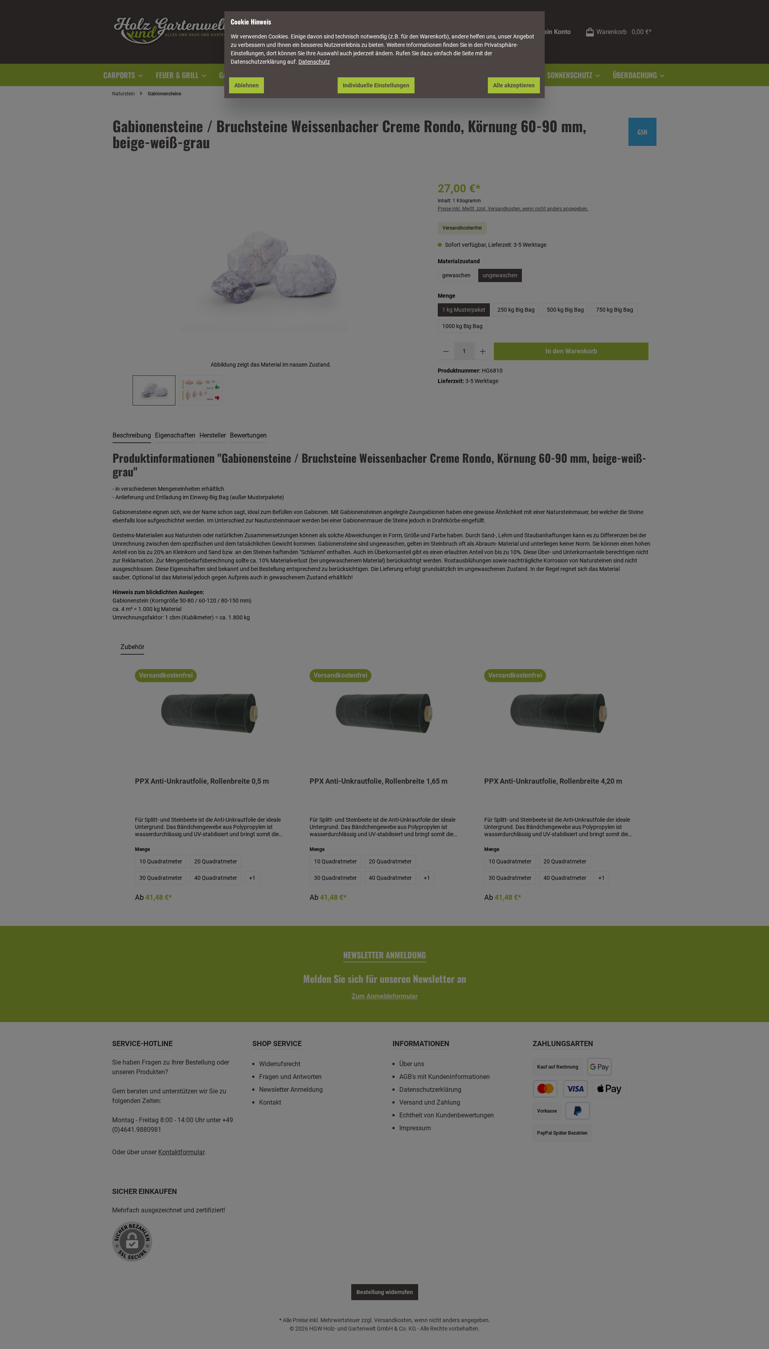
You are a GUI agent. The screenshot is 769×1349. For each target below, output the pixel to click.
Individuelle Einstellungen (376, 85)
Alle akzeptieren (514, 85)
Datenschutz (314, 61)
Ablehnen (246, 85)
